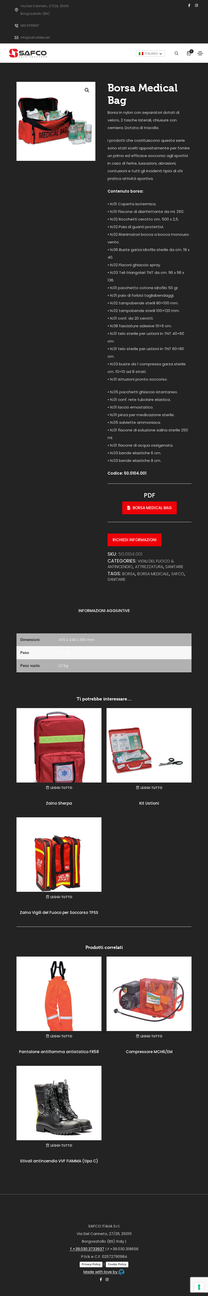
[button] (87, 90)
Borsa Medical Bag (152, 507)
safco (177, 574)
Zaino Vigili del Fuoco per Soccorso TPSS (59, 912)
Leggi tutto (61, 787)
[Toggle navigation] (200, 53)
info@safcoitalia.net (35, 37)
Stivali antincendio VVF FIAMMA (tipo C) (59, 1161)
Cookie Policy (117, 1264)
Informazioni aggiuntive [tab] (104, 610)
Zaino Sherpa (59, 803)
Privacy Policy (91, 1264)
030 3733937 (30, 25)
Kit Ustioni (149, 803)
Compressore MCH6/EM (149, 1051)
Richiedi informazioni (135, 539)
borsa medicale (153, 574)
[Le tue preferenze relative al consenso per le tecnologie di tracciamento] (199, 1287)
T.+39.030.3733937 (87, 1249)
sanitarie (117, 579)
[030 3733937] (16, 25)
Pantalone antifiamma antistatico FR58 (59, 1051)
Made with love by (100, 1271)
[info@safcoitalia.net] (16, 37)
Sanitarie (174, 567)
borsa (128, 574)
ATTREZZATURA (149, 567)
